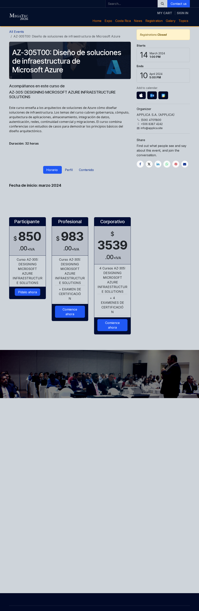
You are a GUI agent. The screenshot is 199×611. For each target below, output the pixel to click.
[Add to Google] (163, 95)
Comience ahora (70, 311)
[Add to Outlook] (152, 95)
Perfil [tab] (69, 170)
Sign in (182, 13)
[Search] (162, 3)
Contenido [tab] (86, 170)
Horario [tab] (52, 170)
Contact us (179, 4)
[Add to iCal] (141, 95)
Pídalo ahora (27, 292)
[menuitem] (97, 21)
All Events (16, 32)
